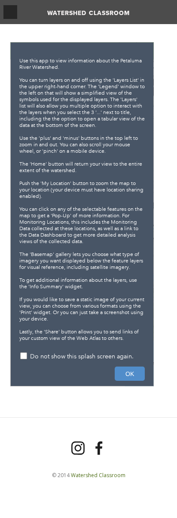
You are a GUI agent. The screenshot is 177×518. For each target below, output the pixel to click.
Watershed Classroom (88, 13)
